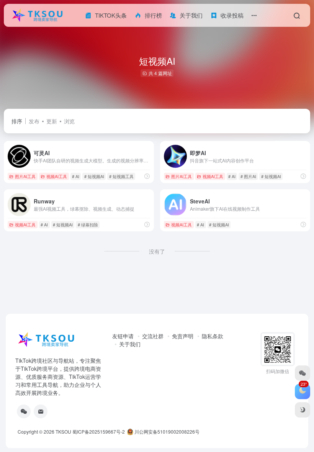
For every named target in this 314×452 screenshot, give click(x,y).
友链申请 (123, 336)
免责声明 (182, 336)
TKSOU (63, 431)
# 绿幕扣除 (88, 224)
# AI (75, 176)
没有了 (157, 251)
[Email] (40, 411)
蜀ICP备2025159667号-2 (98, 431)
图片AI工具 (25, 176)
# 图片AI (248, 176)
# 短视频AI (94, 176)
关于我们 (130, 344)
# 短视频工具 (121, 176)
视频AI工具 (56, 176)
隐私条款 (212, 336)
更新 (51, 121)
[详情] (147, 176)
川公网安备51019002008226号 (166, 431)
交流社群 (153, 336)
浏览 (69, 121)
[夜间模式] (302, 410)
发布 (34, 121)
